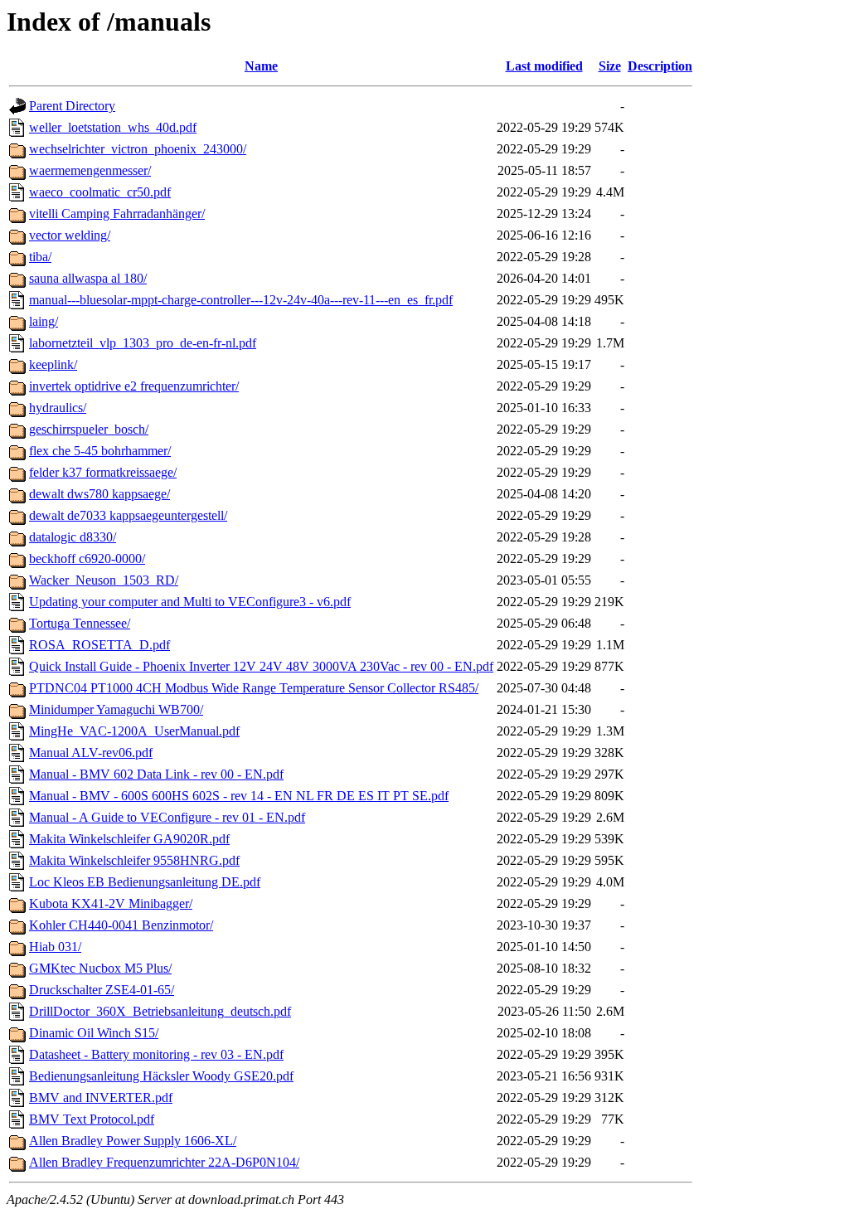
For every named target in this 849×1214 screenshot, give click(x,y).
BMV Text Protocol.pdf (91, 1119)
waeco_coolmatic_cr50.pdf (100, 192)
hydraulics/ (57, 408)
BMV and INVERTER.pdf (100, 1097)
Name (261, 66)
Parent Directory (72, 106)
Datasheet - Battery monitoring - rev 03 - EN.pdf (156, 1054)
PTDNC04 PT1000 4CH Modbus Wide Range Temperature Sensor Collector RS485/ (253, 688)
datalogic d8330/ (72, 537)
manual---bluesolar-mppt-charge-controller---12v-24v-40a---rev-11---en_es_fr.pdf (241, 300)
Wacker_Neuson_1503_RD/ (103, 580)
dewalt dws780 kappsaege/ (99, 494)
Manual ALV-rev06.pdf (91, 752)
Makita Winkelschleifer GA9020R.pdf (129, 839)
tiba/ (40, 257)
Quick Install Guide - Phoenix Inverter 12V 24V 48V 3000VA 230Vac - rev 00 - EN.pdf (261, 666)
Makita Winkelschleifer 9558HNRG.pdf (134, 860)
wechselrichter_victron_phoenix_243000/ (137, 149)
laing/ (43, 321)
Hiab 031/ (55, 947)
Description (660, 66)
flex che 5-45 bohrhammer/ (100, 451)
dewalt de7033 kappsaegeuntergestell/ (128, 515)
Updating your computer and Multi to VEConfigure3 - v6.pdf (190, 602)
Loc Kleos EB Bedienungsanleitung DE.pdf (144, 882)
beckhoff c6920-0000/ (87, 558)
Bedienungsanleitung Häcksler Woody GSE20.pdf (161, 1076)
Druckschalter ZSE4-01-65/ (101, 990)
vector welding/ (69, 235)
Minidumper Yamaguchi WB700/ (116, 709)
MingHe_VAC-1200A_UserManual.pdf (134, 731)
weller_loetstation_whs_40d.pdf (112, 127)
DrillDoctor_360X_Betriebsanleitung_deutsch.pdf (160, 1011)
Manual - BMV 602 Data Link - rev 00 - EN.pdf (156, 774)
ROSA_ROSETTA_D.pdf (99, 645)
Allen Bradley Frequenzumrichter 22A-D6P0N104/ (164, 1162)
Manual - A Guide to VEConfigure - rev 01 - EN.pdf (167, 817)
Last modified (544, 66)
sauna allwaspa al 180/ (88, 278)
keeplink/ (53, 364)
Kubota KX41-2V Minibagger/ (110, 903)
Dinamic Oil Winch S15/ (93, 1033)
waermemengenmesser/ (90, 170)
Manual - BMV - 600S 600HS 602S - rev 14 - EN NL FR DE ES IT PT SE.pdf (239, 796)
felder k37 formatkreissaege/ (103, 472)
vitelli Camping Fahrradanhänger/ (117, 213)
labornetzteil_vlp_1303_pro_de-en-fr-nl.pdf (142, 343)
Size (610, 66)
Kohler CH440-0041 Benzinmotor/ (121, 925)
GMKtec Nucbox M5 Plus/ (100, 968)
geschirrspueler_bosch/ (88, 429)
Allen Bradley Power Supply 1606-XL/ (132, 1141)
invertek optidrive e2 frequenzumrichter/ (134, 386)
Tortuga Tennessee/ (79, 623)
